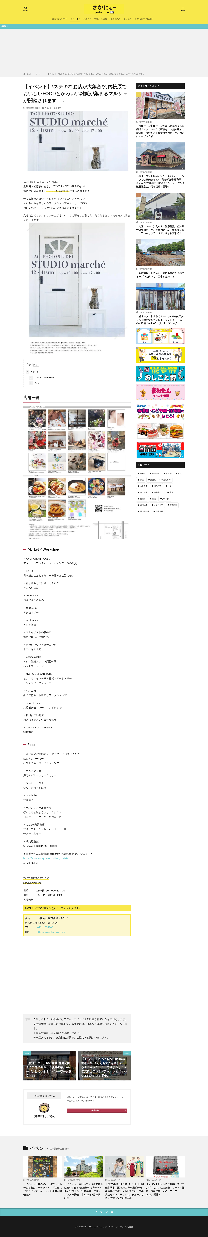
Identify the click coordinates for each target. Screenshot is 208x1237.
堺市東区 (159, 511)
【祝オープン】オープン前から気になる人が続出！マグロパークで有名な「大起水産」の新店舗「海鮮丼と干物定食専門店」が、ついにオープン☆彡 (160, 131)
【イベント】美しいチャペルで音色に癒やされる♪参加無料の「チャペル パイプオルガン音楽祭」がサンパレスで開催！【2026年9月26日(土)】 (83, 1191)
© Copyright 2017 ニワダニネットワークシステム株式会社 (104, 1226)
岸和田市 (166, 499)
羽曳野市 (157, 486)
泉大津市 (143, 492)
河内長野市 (158, 492)
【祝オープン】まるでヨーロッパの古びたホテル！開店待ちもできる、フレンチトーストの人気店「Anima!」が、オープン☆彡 (160, 320)
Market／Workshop (42, 377)
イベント (74, 18)
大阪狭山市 (158, 505)
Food (34, 383)
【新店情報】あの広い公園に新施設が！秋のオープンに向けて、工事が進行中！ (160, 275)
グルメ (86, 18)
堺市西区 (173, 505)
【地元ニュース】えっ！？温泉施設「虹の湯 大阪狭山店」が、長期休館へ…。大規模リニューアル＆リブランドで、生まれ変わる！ (160, 230)
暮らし (127, 18)
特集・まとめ (100, 18)
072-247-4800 (45, 927)
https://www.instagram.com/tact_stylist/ (45, 858)
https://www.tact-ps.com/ (51, 932)
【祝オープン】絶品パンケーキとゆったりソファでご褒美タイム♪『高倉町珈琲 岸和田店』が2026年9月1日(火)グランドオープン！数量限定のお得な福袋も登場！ (160, 181)
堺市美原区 (144, 511)
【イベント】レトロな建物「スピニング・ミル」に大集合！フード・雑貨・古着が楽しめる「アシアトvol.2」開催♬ (165, 1189)
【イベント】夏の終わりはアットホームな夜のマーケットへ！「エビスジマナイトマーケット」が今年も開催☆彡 (42, 1189)
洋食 (169, 486)
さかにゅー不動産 (143, 18)
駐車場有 (155, 473)
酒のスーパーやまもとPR (160, 480)
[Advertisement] (104, 51)
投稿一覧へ (96, 1110)
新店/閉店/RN (59, 18)
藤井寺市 (143, 486)
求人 (171, 492)
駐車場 (168, 473)
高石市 (143, 473)
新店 (154, 499)
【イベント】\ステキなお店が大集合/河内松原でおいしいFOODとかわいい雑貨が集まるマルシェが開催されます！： (95, 74)
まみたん (114, 18)
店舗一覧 (33, 372)
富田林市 (143, 505)
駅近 (180, 473)
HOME (28, 74)
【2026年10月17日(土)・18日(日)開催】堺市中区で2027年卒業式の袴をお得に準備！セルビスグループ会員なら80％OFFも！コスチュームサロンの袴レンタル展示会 (124, 1191)
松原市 (58, 108)
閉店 (142, 480)
